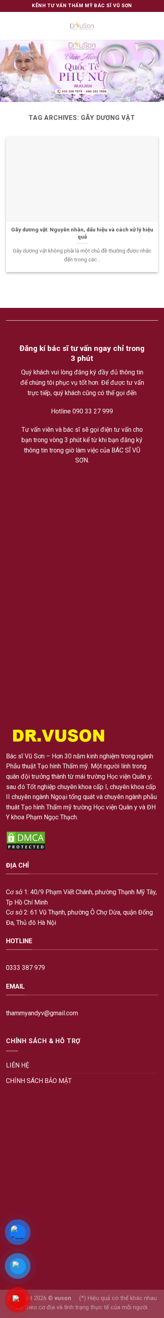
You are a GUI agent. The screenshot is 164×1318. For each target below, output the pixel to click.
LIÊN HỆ (17, 1065)
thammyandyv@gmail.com (42, 1013)
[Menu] (11, 25)
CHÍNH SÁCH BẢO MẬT (39, 1081)
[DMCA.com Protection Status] (26, 840)
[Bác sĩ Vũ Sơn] (82, 26)
